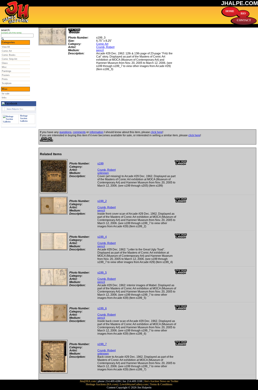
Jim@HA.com (88, 381)
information (96, 132)
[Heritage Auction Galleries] (10, 121)
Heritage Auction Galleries (24, 118)
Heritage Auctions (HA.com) (102, 384)
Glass (5, 63)
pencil (100, 50)
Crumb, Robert (105, 47)
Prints (5, 79)
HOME (230, 11)
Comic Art (7, 51)
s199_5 (102, 272)
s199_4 (102, 236)
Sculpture (6, 83)
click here (157, 132)
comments (79, 132)
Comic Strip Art (9, 59)
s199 (100, 163)
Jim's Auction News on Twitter (161, 381)
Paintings (6, 71)
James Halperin (13, 109)
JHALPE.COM (239, 3)
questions (65, 132)
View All (6, 47)
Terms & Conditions (161, 384)
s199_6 (102, 308)
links (4, 97)
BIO (243, 13)
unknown (103, 173)
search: (5, 30)
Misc (4, 67)
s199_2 (102, 201)
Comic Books (8, 55)
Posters (6, 75)
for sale (5, 93)
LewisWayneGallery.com (134, 384)
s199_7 (102, 344)
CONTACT (244, 20)
